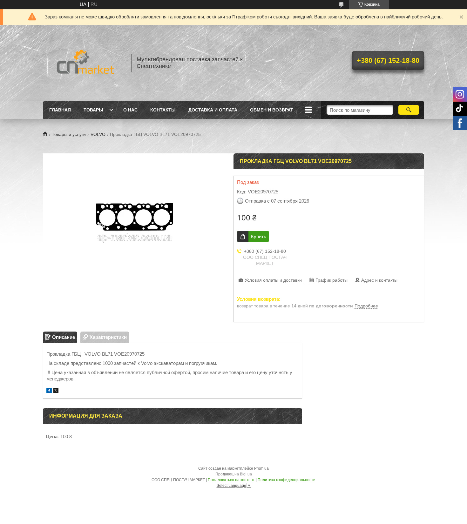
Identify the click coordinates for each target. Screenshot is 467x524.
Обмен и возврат (271, 109)
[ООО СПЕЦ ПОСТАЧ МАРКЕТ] (84, 63)
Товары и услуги (69, 134)
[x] (55, 391)
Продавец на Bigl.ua (233, 474)
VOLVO (98, 134)
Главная (60, 109)
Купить (258, 236)
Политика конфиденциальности (286, 480)
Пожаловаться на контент (231, 480)
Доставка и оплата (212, 109)
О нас (130, 109)
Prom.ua (261, 468)
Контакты (163, 109)
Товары (93, 109)
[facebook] (49, 391)
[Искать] (408, 110)
